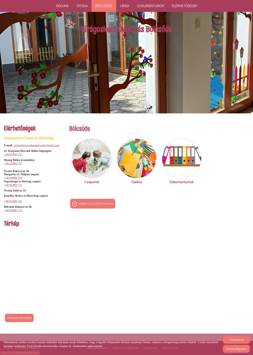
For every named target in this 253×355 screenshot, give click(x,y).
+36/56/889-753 (13, 210)
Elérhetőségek (184, 6)
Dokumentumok (150, 6)
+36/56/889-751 (13, 185)
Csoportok (91, 182)
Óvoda (82, 6)
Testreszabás (236, 340)
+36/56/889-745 (13, 201)
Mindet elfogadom (236, 349)
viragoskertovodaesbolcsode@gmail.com (36, 145)
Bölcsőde (103, 6)
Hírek (124, 6)
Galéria (136, 182)
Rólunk (62, 6)
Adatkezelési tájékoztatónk (87, 346)
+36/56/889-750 (13, 177)
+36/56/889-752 (13, 154)
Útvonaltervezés (19, 318)
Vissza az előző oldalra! (96, 204)
